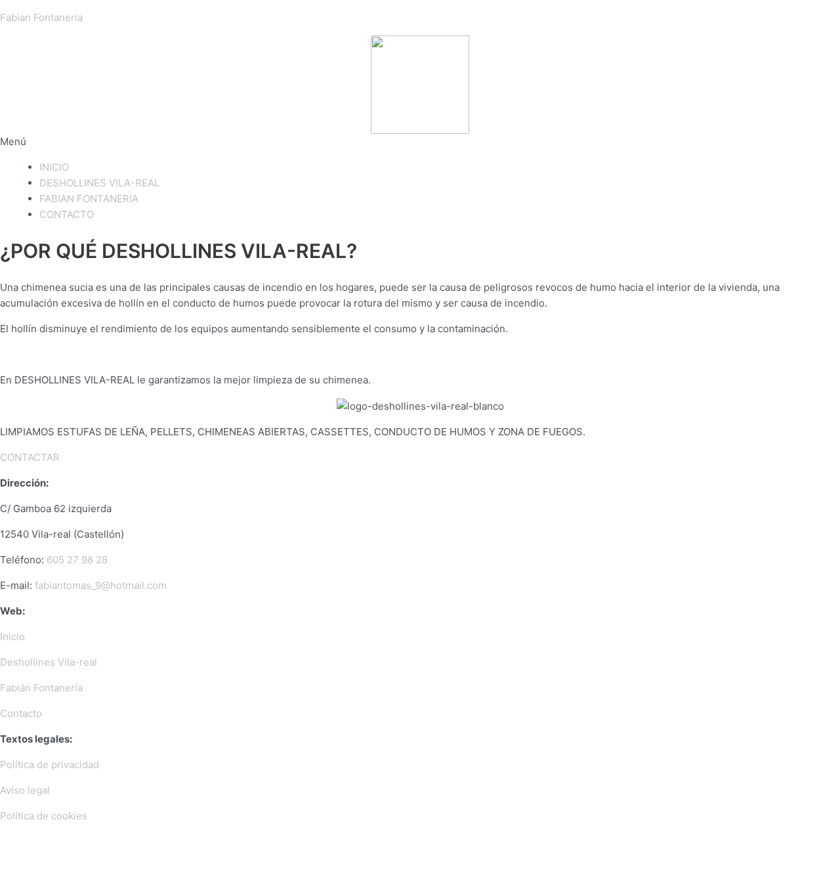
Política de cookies (43, 815)
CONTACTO (66, 214)
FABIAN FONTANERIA (88, 198)
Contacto (21, 713)
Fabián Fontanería (41, 687)
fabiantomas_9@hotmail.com (101, 585)
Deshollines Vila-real (48, 662)
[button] (420, 142)
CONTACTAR (30, 457)
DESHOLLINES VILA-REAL (99, 183)
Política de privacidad (49, 764)
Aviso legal (25, 790)
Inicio (12, 636)
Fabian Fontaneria (41, 17)
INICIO (54, 167)
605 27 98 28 (77, 559)
